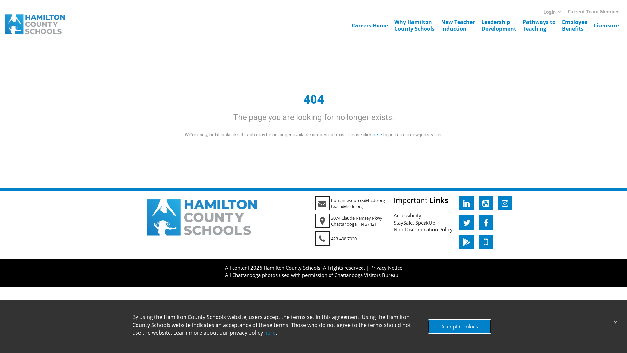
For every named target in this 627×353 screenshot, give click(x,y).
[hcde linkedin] (466, 203)
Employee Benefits (574, 25)
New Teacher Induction (458, 25)
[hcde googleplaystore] (466, 242)
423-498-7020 (344, 239)
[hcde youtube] (486, 203)
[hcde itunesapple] (486, 242)
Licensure (606, 25)
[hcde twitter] (466, 222)
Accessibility (407, 215)
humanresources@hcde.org (358, 200)
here (270, 332)
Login (549, 12)
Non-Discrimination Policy (423, 229)
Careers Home (370, 25)
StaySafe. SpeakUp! (415, 222)
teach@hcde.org (347, 206)
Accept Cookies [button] (459, 326)
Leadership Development (498, 25)
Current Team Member (593, 11)
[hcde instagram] (505, 203)
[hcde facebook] (486, 222)
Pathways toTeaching (539, 25)
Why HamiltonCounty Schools (414, 25)
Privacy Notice (386, 267)
